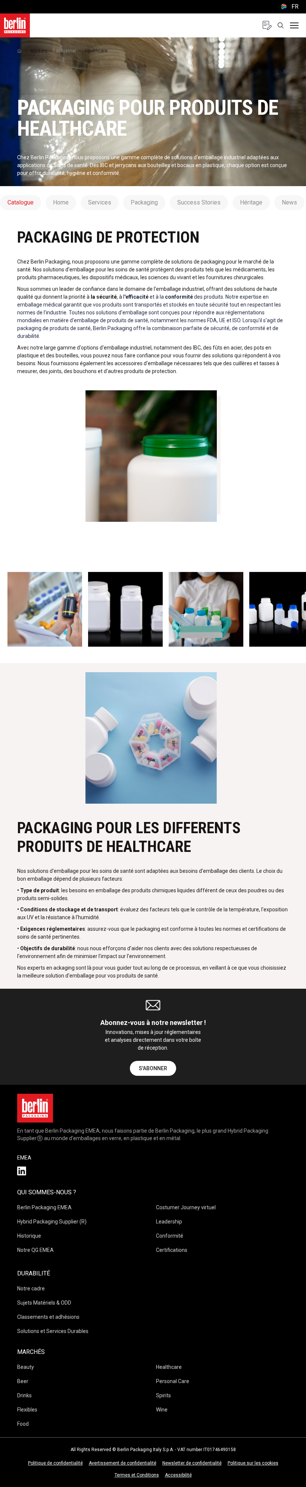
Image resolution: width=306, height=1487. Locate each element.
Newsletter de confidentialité (192, 1463)
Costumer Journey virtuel (186, 1207)
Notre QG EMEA (35, 1250)
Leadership (169, 1222)
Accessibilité (178, 1475)
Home (61, 202)
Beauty (25, 1367)
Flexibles (27, 1410)
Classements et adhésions (48, 1317)
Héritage (251, 202)
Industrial (66, 50)
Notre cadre (31, 1288)
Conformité (169, 1236)
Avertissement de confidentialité (122, 1463)
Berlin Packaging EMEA (44, 1207)
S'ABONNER (153, 1068)
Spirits (163, 1395)
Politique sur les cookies (253, 1463)
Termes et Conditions (137, 1475)
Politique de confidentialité (55, 1463)
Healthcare (169, 1367)
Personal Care (172, 1381)
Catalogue (20, 202)
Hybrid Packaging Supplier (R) (52, 1222)
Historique (29, 1236)
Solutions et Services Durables (52, 1331)
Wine (162, 1410)
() (289, 6)
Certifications (171, 1250)
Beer (22, 1381)
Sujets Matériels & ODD (44, 1303)
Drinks (24, 1395)
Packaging (144, 202)
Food (23, 1424)
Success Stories (199, 202)
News (289, 202)
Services (99, 202)
